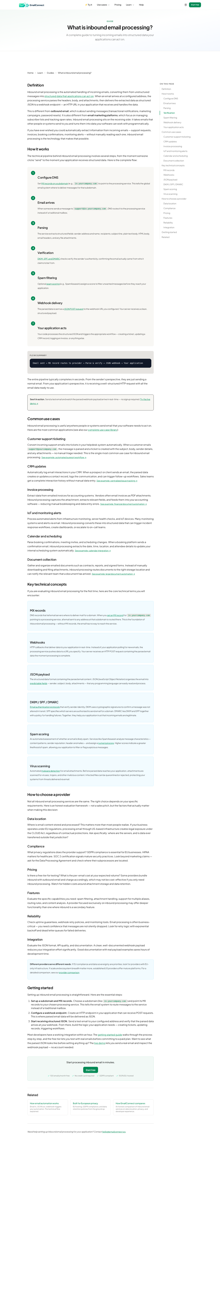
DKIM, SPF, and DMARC (49, 258)
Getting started (169, 232)
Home (30, 72)
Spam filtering (170, 117)
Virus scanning (170, 194)
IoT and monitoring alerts (175, 151)
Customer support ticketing (177, 136)
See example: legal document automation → (113, 573)
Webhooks (168, 175)
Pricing (117, 4)
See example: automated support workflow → (63, 457)
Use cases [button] (102, 4)
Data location (169, 203)
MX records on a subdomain (54, 183)
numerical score (106, 743)
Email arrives (169, 103)
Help (141, 4)
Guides (50, 72)
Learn (40, 72)
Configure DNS (170, 98)
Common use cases (171, 132)
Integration (168, 227)
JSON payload (170, 179)
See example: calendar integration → (93, 550)
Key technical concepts (173, 165)
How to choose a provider (174, 198)
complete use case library (102, 429)
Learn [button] (129, 4)
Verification (169, 112)
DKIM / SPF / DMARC (173, 184)
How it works (168, 93)
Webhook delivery (172, 122)
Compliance (169, 208)
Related (165, 237)
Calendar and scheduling (175, 155)
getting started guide (110, 1034)
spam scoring (53, 283)
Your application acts (173, 127)
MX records (169, 170)
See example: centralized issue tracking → (117, 480)
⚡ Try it (88, 4)
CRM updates (170, 141)
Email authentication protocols (45, 707)
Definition (166, 89)
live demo (99, 1043)
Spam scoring (170, 189)
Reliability (168, 222)
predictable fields (38, 683)
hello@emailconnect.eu (114, 1131)
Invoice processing (172, 146)
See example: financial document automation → (123, 504)
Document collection (173, 160)
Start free (195, 5)
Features (167, 218)
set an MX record (115, 615)
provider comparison (69, 972)
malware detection (50, 770)
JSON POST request (73, 309)
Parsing (167, 108)
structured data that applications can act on (69, 96)
